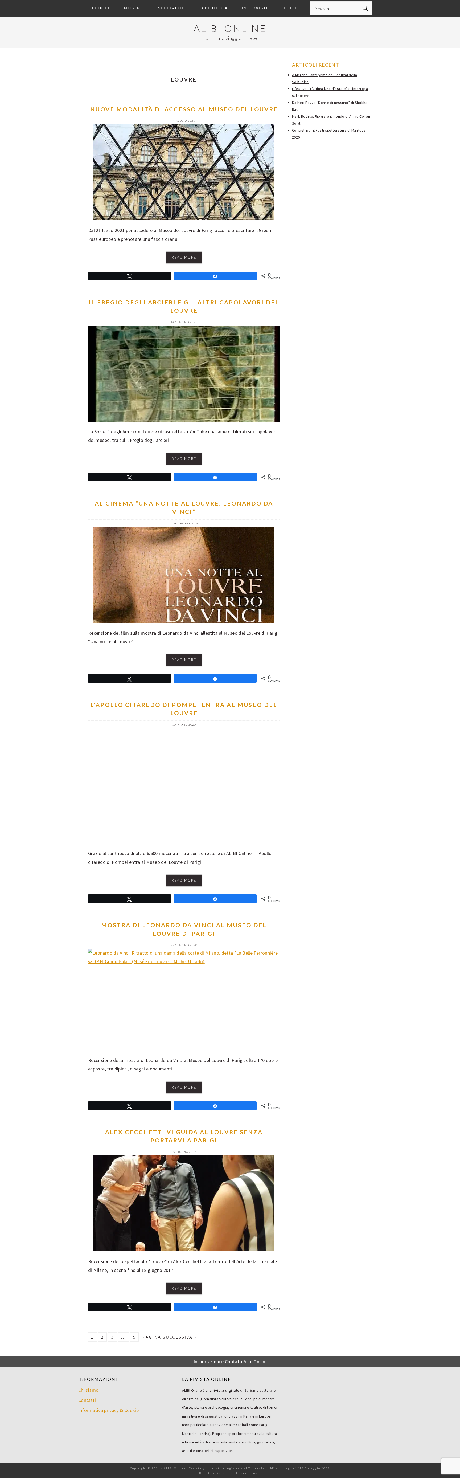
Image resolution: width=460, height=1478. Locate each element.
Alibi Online (230, 28)
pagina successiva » (169, 1337)
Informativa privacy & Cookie (108, 1410)
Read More (184, 257)
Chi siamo (88, 1390)
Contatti (87, 1400)
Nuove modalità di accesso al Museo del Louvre (184, 109)
